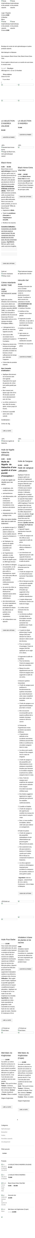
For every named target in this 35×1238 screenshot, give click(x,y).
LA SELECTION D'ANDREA (16, 1175)
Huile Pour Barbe (8, 939)
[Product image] (9, 107)
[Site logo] (5, 4)
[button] (8, 137)
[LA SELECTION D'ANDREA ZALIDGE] (4, 1167)
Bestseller (4, 1132)
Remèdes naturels (6, 1138)
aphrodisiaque (6, 171)
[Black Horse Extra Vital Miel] (4, 1187)
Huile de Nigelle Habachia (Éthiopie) (7, 452)
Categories (4, 37)
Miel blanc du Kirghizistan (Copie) (18, 1209)
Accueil (3, 68)
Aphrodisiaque (5, 1129)
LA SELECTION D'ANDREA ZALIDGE (19, 1164)
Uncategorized (5, 1142)
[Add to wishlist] (3, 133)
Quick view (3, 141)
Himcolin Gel (12, 1195)
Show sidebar (7, 74)
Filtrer (4, 1153)
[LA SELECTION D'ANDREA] (4, 1177)
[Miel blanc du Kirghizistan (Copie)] (4, 1210)
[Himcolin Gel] (4, 1200)
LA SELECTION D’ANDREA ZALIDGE (8, 123)
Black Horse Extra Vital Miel (16, 1183)
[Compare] (3, 117)
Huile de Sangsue (25, 461)
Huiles (3, 1135)
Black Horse (6, 163)
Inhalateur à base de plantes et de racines (25, 940)
